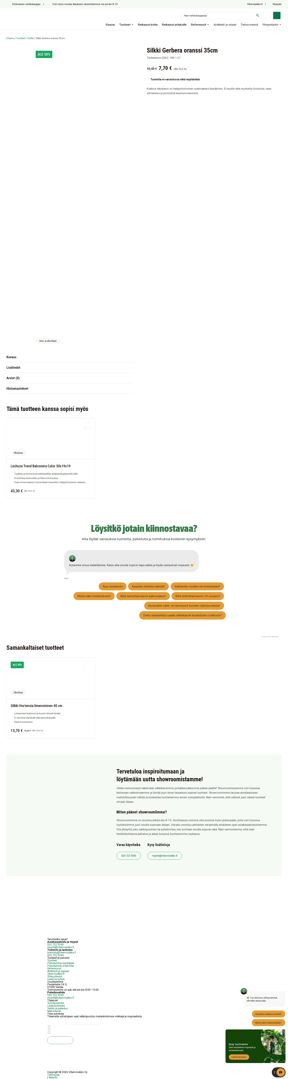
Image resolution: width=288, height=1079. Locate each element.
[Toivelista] (267, 15)
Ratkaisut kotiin (148, 24)
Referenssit (198, 24)
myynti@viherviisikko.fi (164, 855)
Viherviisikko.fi (255, 4)
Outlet (30, 38)
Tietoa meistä (249, 24)
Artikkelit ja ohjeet (225, 24)
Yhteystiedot (270, 24)
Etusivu (110, 24)
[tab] (69, 357)
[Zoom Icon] (127, 52)
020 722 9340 (128, 855)
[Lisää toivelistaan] (88, 425)
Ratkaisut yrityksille (174, 24)
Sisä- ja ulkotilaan (47, 340)
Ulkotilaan (18, 453)
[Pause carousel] (51, 1070)
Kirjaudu (277, 4)
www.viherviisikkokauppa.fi (51, 1007)
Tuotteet (124, 24)
